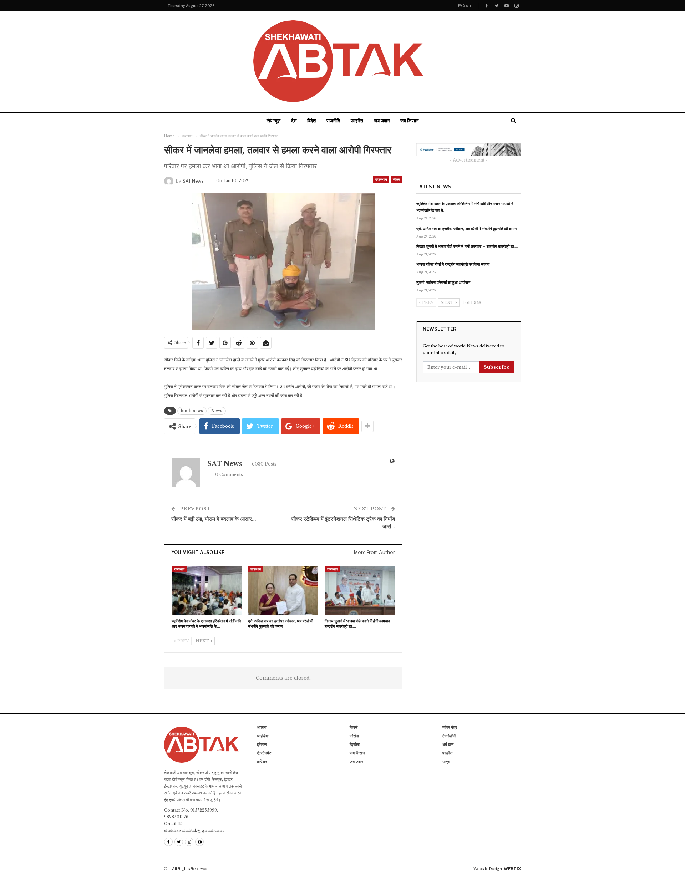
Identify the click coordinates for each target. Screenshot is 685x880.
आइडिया (262, 735)
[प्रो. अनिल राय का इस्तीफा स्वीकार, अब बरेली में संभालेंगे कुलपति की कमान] (283, 590)
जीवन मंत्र (449, 727)
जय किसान (409, 120)
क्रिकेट (355, 744)
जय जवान (382, 120)
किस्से (353, 727)
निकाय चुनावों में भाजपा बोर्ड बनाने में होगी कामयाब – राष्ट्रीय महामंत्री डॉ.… (467, 246)
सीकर (396, 179)
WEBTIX (512, 868)
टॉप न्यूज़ (273, 120)
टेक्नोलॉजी (449, 735)
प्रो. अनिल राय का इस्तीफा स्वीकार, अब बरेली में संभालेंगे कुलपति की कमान (466, 228)
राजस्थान (381, 179)
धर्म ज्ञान (447, 744)
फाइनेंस (357, 120)
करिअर (262, 761)
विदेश (311, 120)
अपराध (262, 727)
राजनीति (333, 120)
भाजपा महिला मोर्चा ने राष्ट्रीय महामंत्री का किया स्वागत (452, 264)
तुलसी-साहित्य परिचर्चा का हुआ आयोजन (443, 282)
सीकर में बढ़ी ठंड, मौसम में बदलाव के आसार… (213, 518)
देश (293, 120)
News (216, 410)
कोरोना (354, 735)
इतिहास (262, 744)
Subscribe (497, 367)
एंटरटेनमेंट (264, 753)
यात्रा (446, 761)
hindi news (192, 410)
